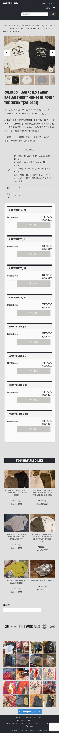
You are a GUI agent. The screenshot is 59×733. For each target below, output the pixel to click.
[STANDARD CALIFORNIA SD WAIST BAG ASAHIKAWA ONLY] (36, 647)
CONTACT (38, 718)
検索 (52, 14)
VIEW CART (40, 2)
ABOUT (28, 718)
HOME (19, 718)
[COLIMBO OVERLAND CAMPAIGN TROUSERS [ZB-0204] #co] (22, 700)
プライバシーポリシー (34, 723)
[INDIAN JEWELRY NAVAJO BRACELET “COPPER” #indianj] (49, 687)
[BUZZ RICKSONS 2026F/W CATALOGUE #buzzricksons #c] (49, 660)
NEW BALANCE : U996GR (42, 581)
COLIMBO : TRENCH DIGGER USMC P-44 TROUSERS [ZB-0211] (43, 492)
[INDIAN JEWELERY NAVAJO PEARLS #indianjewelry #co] (9, 700)
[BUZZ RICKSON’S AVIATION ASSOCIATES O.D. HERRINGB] (22, 660)
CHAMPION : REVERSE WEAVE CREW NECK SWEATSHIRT (16, 536)
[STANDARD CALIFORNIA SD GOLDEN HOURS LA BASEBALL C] (22, 647)
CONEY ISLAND (10, 3)
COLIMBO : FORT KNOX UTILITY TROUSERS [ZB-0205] (16, 492)
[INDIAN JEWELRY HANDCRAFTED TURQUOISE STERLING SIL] (22, 687)
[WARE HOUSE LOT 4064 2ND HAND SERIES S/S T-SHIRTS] (9, 674)
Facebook (29, 726)
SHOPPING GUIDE (24, 720)
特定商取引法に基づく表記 (15, 723)
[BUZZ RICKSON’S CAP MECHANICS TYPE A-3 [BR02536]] (36, 660)
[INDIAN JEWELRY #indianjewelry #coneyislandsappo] (36, 674)
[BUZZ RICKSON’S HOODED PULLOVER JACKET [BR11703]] (9, 660)
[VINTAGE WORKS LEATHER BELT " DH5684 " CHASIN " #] (22, 674)
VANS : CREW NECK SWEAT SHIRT (16, 582)
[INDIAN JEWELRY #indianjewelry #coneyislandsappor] (9, 687)
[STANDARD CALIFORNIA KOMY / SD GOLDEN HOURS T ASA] (9, 647)
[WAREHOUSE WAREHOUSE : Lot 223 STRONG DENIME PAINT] (49, 700)
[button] (48, 8)
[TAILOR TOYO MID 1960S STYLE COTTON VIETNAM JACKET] (49, 647)
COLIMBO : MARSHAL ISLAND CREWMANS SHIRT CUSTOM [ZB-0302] (42, 537)
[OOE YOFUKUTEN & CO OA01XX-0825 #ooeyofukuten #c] (36, 700)
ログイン (52, 3)
